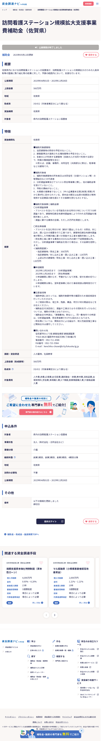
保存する (92, 54)
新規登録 (88, 4)
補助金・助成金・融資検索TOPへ (23, 534)
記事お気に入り (35, 650)
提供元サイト (50, 521)
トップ (4, 10)
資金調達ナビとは (11, 647)
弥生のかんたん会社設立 (87, 650)
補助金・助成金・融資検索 (22, 10)
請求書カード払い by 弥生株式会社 (87, 689)
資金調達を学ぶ (35, 646)
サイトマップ (67, 717)
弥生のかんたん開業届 (87, 657)
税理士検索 (84, 667)
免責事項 (39, 717)
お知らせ (8, 651)
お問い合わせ (49, 722)
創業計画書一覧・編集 (63, 650)
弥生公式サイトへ (62, 722)
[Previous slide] (46, 615)
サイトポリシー (10, 717)
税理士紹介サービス (87, 663)
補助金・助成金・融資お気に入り (38, 677)
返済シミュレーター (37, 672)
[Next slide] (55, 615)
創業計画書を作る (61, 646)
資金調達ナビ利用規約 (52, 717)
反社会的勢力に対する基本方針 (85, 717)
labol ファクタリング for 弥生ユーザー (87, 695)
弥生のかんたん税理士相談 (87, 672)
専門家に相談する (61, 661)
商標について (37, 722)
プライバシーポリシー (26, 717)
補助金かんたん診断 (37, 668)
